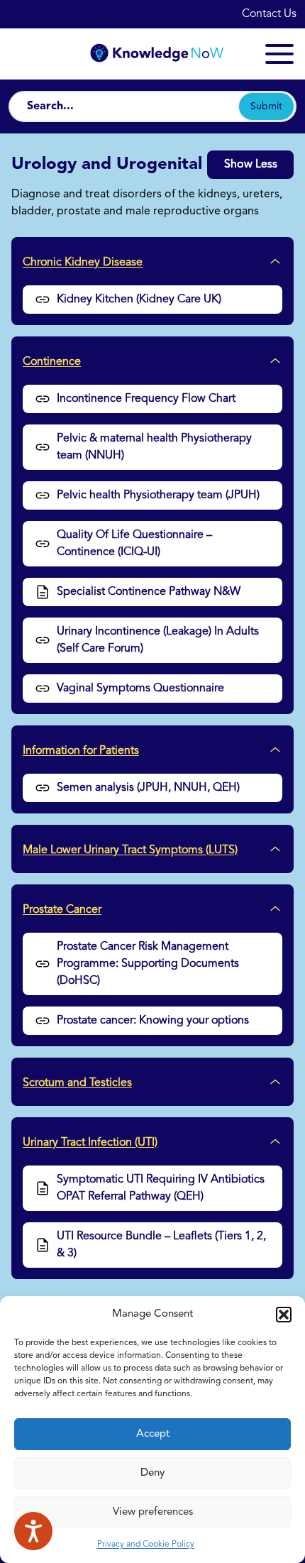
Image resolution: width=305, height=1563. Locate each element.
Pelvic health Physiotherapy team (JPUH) (158, 495)
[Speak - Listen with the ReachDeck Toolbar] (33, 1531)
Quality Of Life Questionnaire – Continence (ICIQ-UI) (134, 544)
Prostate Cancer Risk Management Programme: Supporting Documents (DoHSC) (148, 964)
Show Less (250, 164)
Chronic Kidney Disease (83, 262)
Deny (152, 1473)
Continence (52, 362)
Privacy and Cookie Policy (145, 1544)
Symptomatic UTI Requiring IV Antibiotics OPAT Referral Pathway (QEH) (161, 1188)
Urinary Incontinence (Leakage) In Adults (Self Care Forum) (158, 640)
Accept (153, 1434)
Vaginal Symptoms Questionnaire (140, 688)
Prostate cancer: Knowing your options (153, 1020)
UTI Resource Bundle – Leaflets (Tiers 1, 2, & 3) (161, 1245)
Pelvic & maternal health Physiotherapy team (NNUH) (154, 447)
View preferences (153, 1512)
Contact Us (269, 14)
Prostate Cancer (62, 910)
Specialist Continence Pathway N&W (148, 592)
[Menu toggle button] (279, 53)
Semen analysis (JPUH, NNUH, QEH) (148, 788)
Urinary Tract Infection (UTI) (90, 1142)
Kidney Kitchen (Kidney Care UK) (139, 299)
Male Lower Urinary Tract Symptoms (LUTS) (130, 850)
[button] (284, 1314)
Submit (266, 106)
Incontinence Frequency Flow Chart (146, 399)
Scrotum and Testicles (77, 1083)
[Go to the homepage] (152, 54)
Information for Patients (81, 751)
